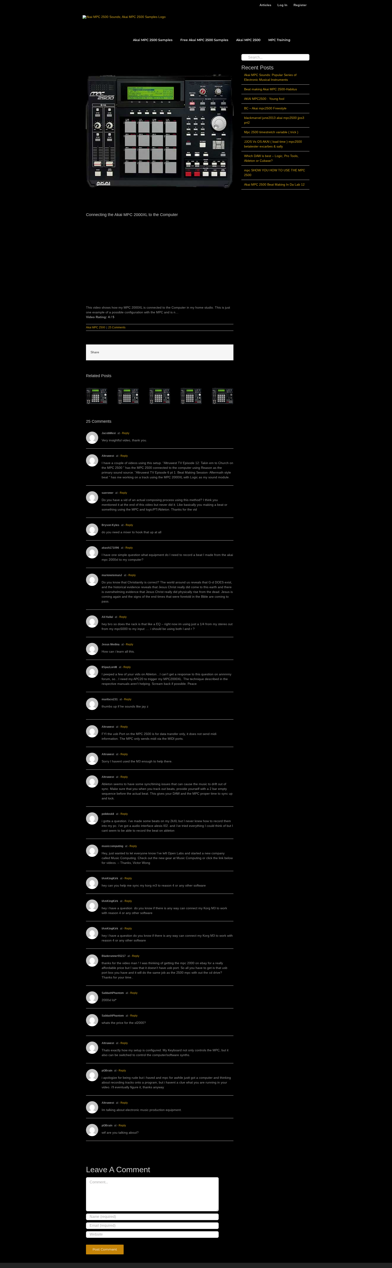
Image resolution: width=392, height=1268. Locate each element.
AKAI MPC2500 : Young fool (264, 99)
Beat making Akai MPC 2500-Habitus (270, 89)
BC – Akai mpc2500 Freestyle (265, 108)
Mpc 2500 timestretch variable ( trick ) (271, 132)
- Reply (124, 433)
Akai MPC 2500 (95, 327)
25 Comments (116, 327)
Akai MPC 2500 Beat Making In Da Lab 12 (274, 184)
